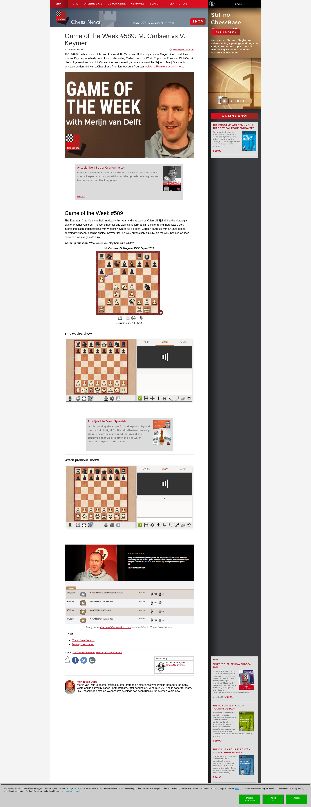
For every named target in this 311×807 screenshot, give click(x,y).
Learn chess (179, 3)
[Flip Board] (120, 318)
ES (169, 23)
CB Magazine (117, 3)
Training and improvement (109, 652)
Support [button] (156, 3)
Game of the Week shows (115, 627)
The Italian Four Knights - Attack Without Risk (231, 751)
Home (74, 3)
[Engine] (133, 318)
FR (173, 23)
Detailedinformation (250, 799)
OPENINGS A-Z (93, 3)
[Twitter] (84, 660)
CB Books (138, 3)
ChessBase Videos (83, 640)
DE (162, 23)
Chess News (85, 22)
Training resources (83, 644)
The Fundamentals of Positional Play (228, 707)
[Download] (141, 318)
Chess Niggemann (175, 665)
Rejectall (273, 799)
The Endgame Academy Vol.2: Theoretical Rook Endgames (234, 127)
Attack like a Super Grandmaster (101, 167)
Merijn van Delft (87, 681)
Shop (59, 4)
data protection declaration (71, 791)
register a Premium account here (164, 66)
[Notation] (128, 318)
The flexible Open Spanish (107, 421)
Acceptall (296, 799)
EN (166, 23)
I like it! (176, 49)
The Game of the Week (84, 652)
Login (238, 4)
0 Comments (187, 49)
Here (237, 788)
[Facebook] (75, 660)
